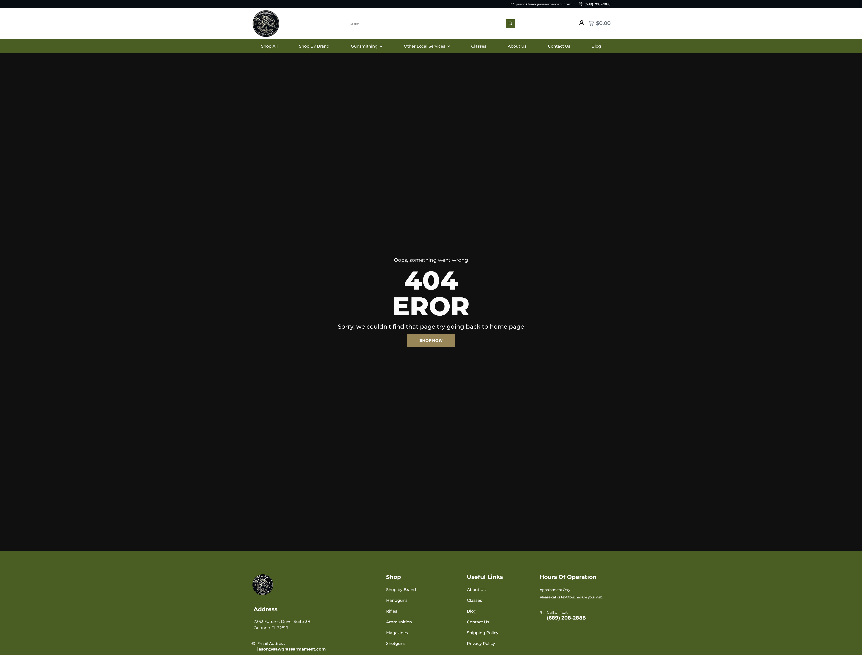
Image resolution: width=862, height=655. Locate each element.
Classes (478, 46)
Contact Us (559, 46)
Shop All (269, 46)
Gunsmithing (364, 46)
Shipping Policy (482, 632)
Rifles (391, 611)
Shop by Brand (401, 589)
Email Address (271, 643)
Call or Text (557, 612)
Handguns (396, 600)
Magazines (397, 632)
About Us (517, 46)
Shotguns (395, 643)
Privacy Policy (481, 643)
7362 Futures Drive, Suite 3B (282, 621)
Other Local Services (424, 46)
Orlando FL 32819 (271, 627)
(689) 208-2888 (566, 618)
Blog (596, 46)
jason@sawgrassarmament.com (291, 649)
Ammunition (399, 622)
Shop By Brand (314, 46)
